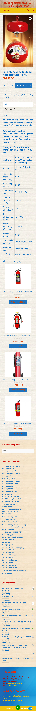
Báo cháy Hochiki (8, 468)
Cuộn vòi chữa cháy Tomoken (12, 511)
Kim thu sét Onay (8, 562)
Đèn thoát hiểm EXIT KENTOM (12, 532)
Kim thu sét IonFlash (9, 565)
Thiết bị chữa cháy (8, 504)
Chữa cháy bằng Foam (9, 517)
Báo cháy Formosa (8, 489)
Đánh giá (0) (10, 109)
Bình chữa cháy (15, 95)
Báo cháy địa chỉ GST (9, 486)
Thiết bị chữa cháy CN (9, 519)
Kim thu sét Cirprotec (9, 560)
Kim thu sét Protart (8, 552)
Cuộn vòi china (7, 514)
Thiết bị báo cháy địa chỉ (10, 479)
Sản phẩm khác (7, 573)
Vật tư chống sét (7, 535)
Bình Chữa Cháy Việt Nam (11, 501)
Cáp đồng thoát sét (8, 539)
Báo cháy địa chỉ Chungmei (11, 481)
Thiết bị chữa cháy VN (9, 522)
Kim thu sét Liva (7, 557)
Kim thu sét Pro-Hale (9, 550)
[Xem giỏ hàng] (28, 10)
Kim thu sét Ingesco (9, 555)
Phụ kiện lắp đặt (7, 545)
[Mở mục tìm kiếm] (33, 10)
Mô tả (7, 104)
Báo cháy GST (6, 476)
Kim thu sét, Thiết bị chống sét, (13, 548)
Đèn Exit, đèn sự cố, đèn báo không (14, 525)
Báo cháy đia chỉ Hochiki (10, 491)
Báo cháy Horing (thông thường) (13, 473)
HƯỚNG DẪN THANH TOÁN (12, 701)
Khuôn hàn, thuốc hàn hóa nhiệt (13, 537)
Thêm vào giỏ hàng (24, 85)
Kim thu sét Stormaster (10, 568)
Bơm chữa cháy (7, 506)
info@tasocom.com (15, 683)
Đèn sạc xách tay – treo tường (12, 527)
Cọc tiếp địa (6, 542)
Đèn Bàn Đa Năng (8, 529)
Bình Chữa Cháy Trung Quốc (12, 499)
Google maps (12, 685)
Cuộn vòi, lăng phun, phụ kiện (12, 509)
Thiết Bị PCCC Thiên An (18, 3)
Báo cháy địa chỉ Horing (10, 483)
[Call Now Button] (18, 707)
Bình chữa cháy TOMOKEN (11, 496)
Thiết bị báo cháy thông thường (13, 466)
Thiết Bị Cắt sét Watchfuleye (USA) (14, 570)
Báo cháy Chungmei (9, 471)
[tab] (18, 104)
